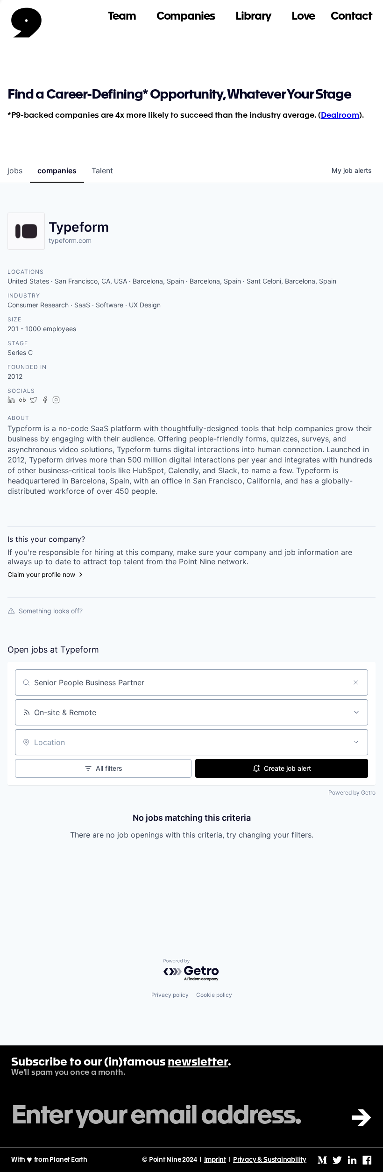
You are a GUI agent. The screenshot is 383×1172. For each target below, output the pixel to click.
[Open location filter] (356, 742)
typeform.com (70, 240)
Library (253, 16)
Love (303, 16)
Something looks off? (51, 611)
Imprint (215, 1160)
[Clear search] (356, 682)
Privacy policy (170, 994)
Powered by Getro (352, 792)
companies (57, 170)
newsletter (198, 1062)
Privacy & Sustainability (269, 1160)
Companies (185, 16)
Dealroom (340, 116)
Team (122, 16)
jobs (14, 170)
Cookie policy (214, 994)
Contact (351, 16)
